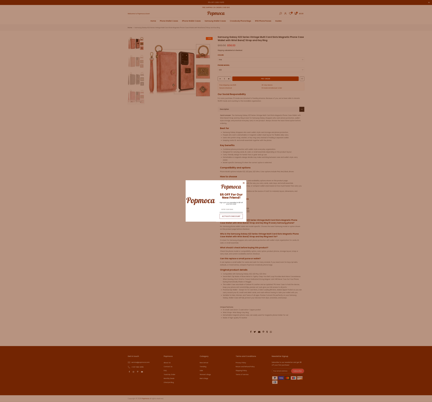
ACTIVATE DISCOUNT (231, 216)
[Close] (243, 183)
